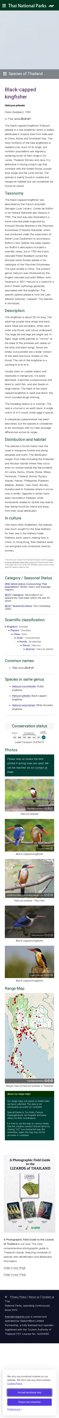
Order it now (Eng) (14, 1267)
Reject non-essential (29, 1402)
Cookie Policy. (15, 1383)
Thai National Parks (32, 7)
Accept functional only (29, 1392)
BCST (8, 594)
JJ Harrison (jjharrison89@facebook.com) (25, 895)
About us (34, 1296)
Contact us (48, 1296)
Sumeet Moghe (37, 975)
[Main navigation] (4, 5)
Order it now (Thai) (15, 1274)
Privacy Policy (18, 1296)
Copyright (51, 848)
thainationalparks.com (17, 1316)
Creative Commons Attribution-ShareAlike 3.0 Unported (48, 895)
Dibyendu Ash (38, 935)
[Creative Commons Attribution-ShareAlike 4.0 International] (48, 1080)
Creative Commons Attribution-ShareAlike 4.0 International (48, 808)
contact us (41, 767)
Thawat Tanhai (43, 849)
